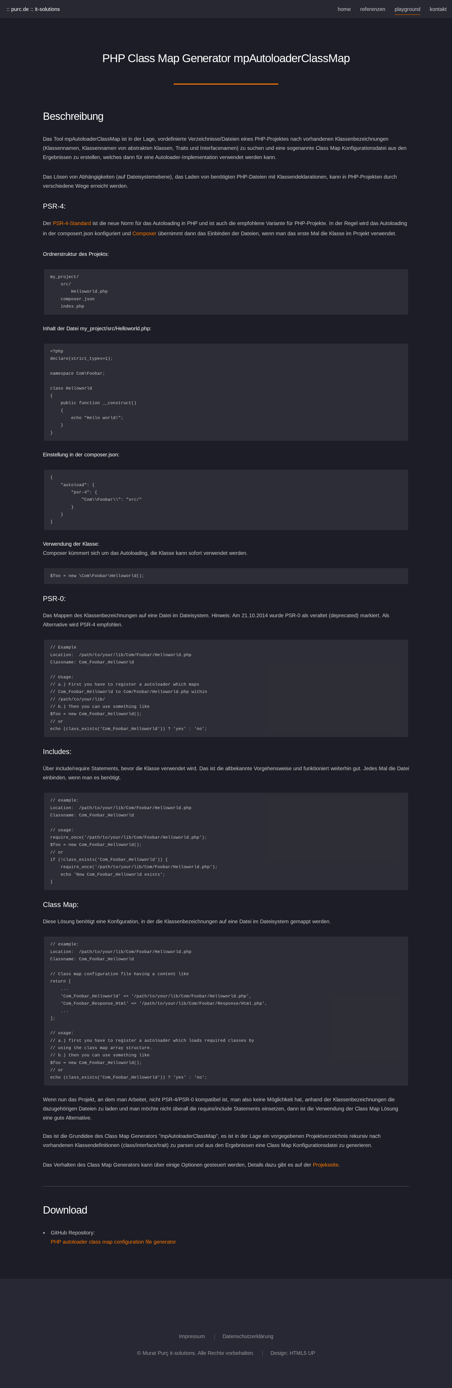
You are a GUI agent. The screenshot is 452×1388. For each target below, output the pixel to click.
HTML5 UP (302, 1353)
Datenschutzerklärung (248, 1336)
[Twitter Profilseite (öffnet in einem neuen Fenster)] (253, 1317)
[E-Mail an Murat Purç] (267, 1317)
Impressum (192, 1336)
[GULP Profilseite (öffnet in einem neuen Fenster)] (211, 1317)
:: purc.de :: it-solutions (33, 9)
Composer (144, 233)
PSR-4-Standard (72, 223)
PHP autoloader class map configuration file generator (113, 1242)
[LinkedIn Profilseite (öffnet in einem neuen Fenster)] (198, 1317)
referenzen (372, 9)
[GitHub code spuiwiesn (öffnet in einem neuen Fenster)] (240, 1317)
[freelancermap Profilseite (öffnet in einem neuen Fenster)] (226, 1317)
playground (407, 9)
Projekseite (325, 1165)
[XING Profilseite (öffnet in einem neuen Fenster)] (185, 1317)
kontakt (438, 9)
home (344, 9)
